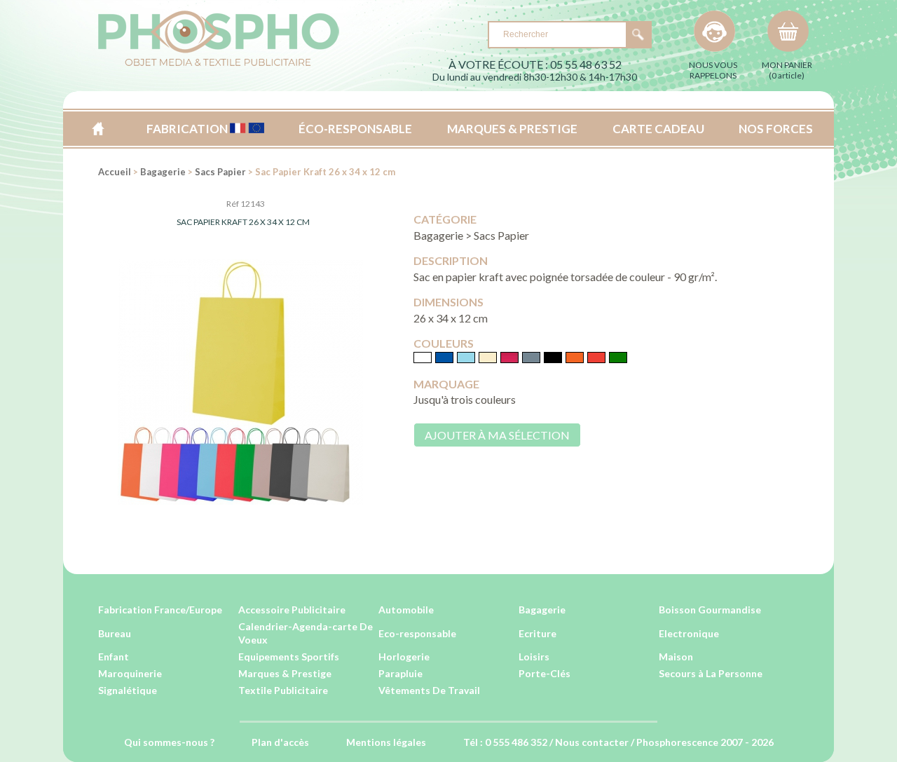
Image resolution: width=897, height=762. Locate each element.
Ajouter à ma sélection (497, 435)
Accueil (97, 128)
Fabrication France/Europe (160, 609)
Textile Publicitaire (283, 690)
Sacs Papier (220, 171)
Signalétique (127, 690)
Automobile (406, 609)
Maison (676, 656)
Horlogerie (404, 656)
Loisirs (534, 656)
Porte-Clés (544, 673)
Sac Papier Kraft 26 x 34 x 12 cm (243, 222)
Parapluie (400, 673)
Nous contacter (592, 742)
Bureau (114, 633)
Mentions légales (386, 742)
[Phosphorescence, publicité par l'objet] (218, 63)
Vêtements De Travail (429, 690)
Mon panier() (787, 70)
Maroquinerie (130, 673)
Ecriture (537, 633)
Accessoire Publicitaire (291, 609)
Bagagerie (163, 171)
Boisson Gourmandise (710, 609)
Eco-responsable (417, 633)
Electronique (689, 633)
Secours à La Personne (710, 673)
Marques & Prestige (284, 673)
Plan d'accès (280, 742)
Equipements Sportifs (288, 656)
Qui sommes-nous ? (169, 742)
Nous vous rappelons (713, 70)
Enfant (113, 656)
